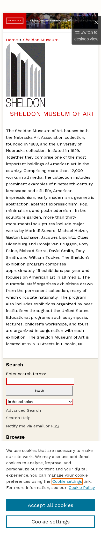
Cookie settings (67, 481)
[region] (50, 487)
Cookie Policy (82, 487)
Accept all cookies (50, 505)
